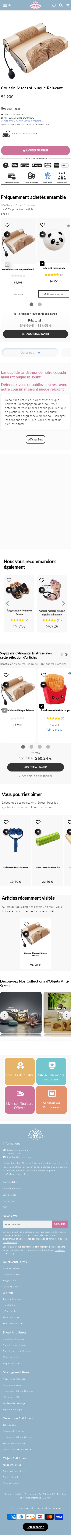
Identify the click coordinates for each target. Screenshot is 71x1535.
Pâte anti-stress (11, 1286)
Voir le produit (55, 729)
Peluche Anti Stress (13, 1323)
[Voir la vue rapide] (9, 590)
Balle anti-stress (11, 1268)
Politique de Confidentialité (40, 1494)
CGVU (46, 1497)
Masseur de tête (11, 1397)
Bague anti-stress (12, 1363)
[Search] (61, 5)
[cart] (67, 5)
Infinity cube (10, 1311)
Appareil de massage (14, 1378)
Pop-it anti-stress (12, 1317)
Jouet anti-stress (12, 1299)
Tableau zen (9, 1424)
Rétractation (35, 1527)
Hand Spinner (10, 1305)
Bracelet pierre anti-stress (17, 1351)
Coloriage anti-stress (14, 1471)
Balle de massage (12, 1384)
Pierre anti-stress (12, 1357)
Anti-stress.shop (28, 1508)
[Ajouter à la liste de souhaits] (9, 580)
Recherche (8, 1200)
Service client (10, 1194)
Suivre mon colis (12, 1188)
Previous (7, 602)
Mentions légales (13, 1494)
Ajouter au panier (38, 334)
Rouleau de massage (14, 1403)
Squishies (8, 1292)
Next (63, 602)
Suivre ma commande (18, 1149)
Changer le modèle (55, 294)
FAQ (5, 1207)
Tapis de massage (12, 1409)
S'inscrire (60, 1224)
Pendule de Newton (13, 1430)
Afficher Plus (35, 439)
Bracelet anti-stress (13, 1338)
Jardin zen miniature (14, 1443)
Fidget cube (9, 1280)
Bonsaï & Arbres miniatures (18, 1449)
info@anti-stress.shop (19, 1157)
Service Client (14, 1153)
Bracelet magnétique (14, 1345)
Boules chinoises (12, 1477)
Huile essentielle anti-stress (18, 1391)
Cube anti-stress (12, 1274)
